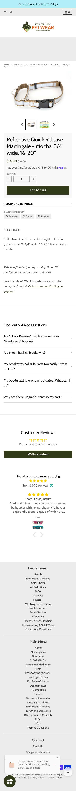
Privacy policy (37, 777)
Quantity (11, 174)
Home (6, 64)
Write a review (38, 454)
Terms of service (55, 777)
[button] (35, 534)
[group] (31, 124)
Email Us (38, 746)
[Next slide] (53, 124)
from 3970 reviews (36, 485)
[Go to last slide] (22, 124)
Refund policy (20, 777)
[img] (38, 481)
